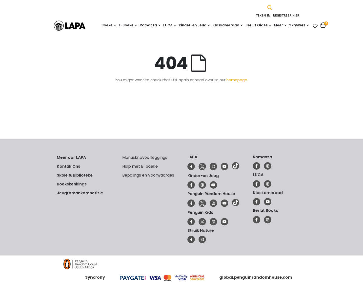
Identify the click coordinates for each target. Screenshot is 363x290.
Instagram (213, 166)
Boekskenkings (72, 184)
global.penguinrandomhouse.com (255, 277)
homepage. (237, 79)
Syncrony (95, 277)
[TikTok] (235, 168)
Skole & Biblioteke (75, 175)
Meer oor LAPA (71, 157)
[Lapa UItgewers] (77, 25)
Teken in (263, 15)
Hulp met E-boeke (140, 166)
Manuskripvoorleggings (144, 157)
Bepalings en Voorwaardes (148, 175)
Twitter (202, 166)
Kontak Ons (68, 166)
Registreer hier (286, 15)
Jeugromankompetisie (80, 193)
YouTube (224, 166)
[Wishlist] (314, 26)
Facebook (191, 166)
